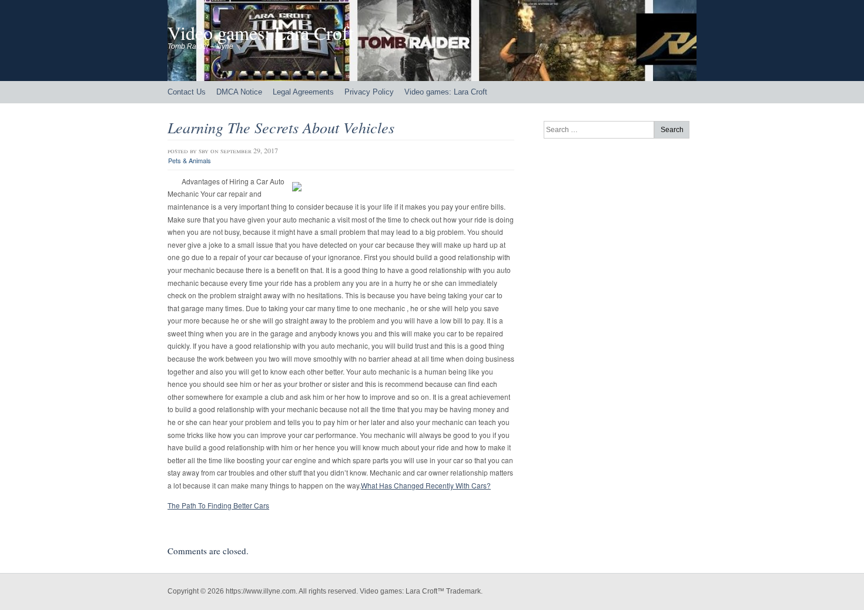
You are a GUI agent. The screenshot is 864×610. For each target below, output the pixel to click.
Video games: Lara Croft (261, 32)
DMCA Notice (239, 91)
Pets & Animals (189, 160)
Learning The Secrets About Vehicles (281, 127)
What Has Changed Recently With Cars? (426, 485)
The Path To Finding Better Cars (218, 505)
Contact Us (187, 91)
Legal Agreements (303, 91)
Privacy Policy (369, 91)
